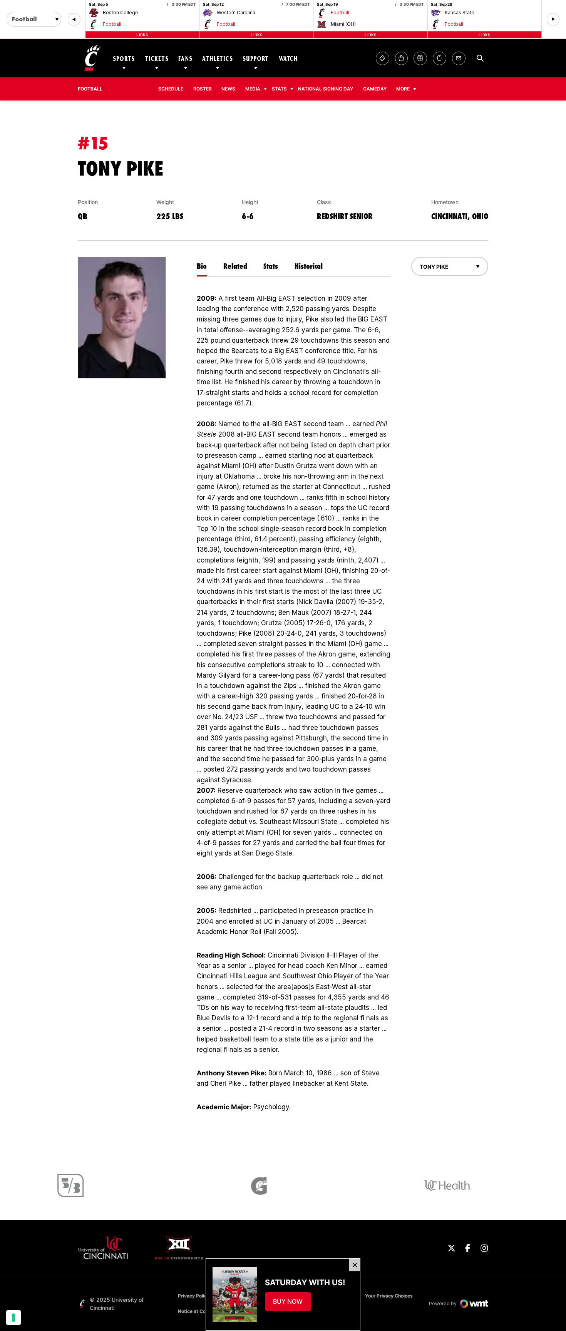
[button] (74, 19)
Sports (124, 58)
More (403, 89)
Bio (202, 266)
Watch (288, 58)
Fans (185, 58)
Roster (202, 89)
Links (142, 34)
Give (420, 58)
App (439, 58)
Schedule (170, 89)
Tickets (157, 58)
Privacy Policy (193, 1296)
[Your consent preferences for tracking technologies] (13, 1317)
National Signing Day (325, 89)
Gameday (375, 89)
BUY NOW (292, 1304)
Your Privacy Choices (389, 1296)
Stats (279, 89)
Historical (309, 266)
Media (252, 89)
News (228, 89)
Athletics (217, 58)
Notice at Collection (200, 1311)
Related (235, 266)
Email (459, 58)
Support (256, 58)
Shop (401, 58)
